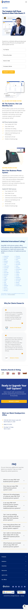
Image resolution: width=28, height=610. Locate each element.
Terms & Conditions (11, 294)
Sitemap (22, 595)
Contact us (9, 229)
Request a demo (14, 401)
